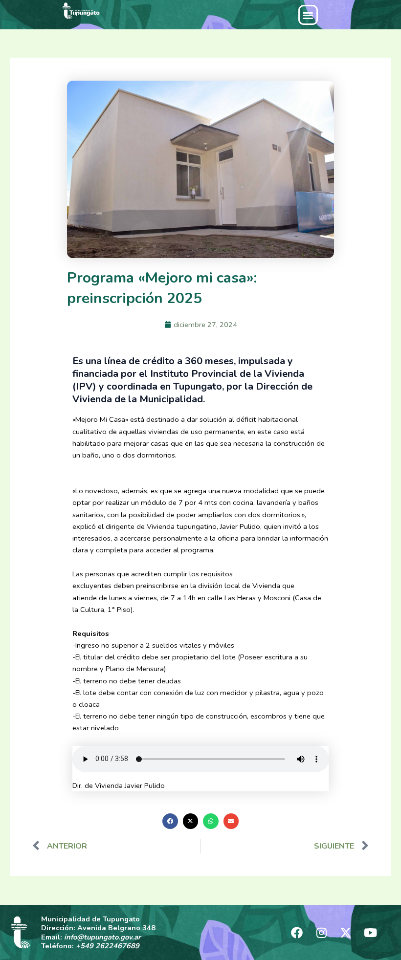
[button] (308, 15)
